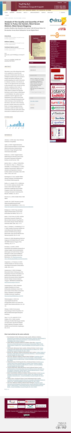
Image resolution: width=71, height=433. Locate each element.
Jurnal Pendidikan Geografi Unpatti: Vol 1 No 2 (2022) (25, 371)
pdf (32, 62)
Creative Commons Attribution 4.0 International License (33, 417)
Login (65, 2)
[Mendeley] (58, 87)
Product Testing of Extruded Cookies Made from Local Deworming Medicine (26, 353)
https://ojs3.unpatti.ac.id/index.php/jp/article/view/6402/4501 (19, 206)
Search (43, 12)
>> (8, 389)
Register (50, 12)
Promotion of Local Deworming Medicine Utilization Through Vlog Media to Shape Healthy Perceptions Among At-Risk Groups (25, 358)
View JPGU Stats (60, 141)
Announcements (34, 12)
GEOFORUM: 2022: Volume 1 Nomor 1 (16, 341)
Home (6, 12)
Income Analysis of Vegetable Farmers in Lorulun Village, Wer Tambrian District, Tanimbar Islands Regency (26, 374)
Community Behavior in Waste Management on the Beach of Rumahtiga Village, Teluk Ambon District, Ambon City (25, 344)
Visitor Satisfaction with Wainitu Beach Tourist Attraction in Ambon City (25, 348)
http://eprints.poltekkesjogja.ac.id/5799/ (14, 296)
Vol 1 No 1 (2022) (17, 18)
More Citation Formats (36, 92)
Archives (19, 12)
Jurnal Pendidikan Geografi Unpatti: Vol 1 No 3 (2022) (24, 387)
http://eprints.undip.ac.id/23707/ (12, 282)
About (25, 12)
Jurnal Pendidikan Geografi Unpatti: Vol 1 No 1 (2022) (25, 350)
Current (12, 12)
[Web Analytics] (53, 141)
